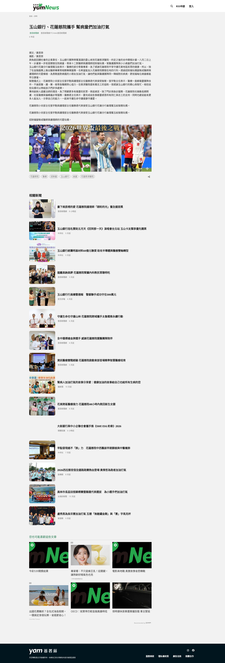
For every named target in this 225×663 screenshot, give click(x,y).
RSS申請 (180, 6)
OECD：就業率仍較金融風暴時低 (89, 611)
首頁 (30, 16)
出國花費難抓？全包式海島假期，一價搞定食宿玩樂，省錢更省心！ (47, 613)
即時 (35, 16)
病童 (75, 176)
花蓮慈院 (34, 176)
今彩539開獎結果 (38, 571)
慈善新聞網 (34, 33)
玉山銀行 (65, 176)
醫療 (45, 176)
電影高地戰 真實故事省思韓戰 (128, 571)
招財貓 (54, 176)
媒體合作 (189, 656)
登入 (191, 6)
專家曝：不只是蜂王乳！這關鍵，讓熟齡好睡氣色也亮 (89, 573)
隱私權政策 (163, 656)
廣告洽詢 (177, 656)
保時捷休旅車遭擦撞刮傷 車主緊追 (131, 611)
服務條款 (150, 656)
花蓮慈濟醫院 (87, 176)
